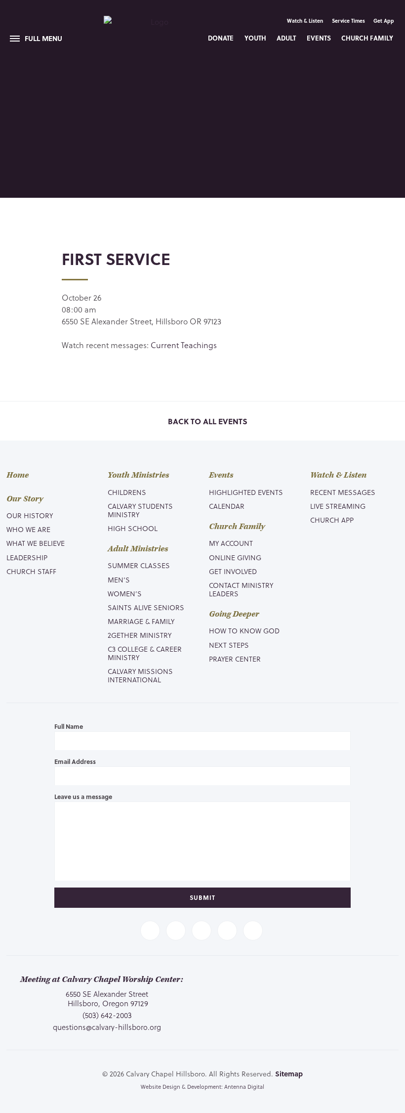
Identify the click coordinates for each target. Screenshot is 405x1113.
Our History (29, 515)
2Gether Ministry (139, 635)
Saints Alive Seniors (146, 607)
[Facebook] (150, 930)
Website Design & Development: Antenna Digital (202, 1086)
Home (17, 475)
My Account (231, 543)
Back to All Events (206, 421)
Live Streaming (337, 506)
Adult (286, 38)
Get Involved (233, 571)
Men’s (119, 580)
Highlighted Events (246, 492)
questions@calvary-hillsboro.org (107, 1027)
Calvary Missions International (140, 675)
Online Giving (235, 557)
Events (319, 38)
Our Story (24, 499)
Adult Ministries (138, 549)
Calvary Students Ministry (140, 510)
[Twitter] (176, 930)
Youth (255, 38)
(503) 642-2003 (107, 1015)
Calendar (226, 506)
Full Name (68, 726)
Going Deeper (234, 614)
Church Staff (31, 571)
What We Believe (35, 543)
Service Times (348, 20)
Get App (383, 20)
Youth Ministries (138, 475)
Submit (202, 897)
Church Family (367, 38)
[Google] (253, 930)
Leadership (26, 557)
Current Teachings (184, 345)
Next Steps (229, 645)
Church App (332, 520)
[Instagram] (227, 930)
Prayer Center (235, 659)
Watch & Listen (305, 20)
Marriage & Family (141, 621)
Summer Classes (139, 565)
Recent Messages (342, 492)
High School (133, 528)
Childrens (127, 492)
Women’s (125, 593)
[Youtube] (201, 930)
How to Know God (244, 630)
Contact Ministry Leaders (241, 589)
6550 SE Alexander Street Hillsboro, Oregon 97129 (107, 998)
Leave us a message (83, 796)
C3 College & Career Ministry (145, 653)
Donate (221, 38)
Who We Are (28, 529)
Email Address (75, 761)
